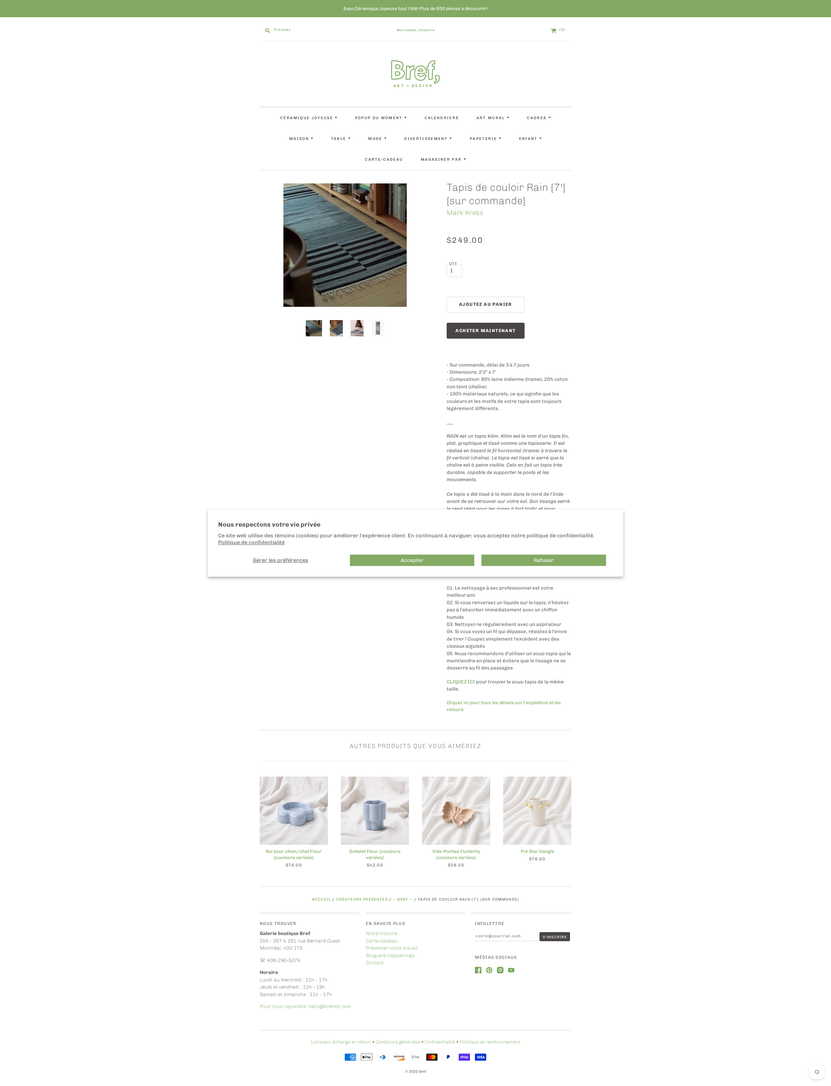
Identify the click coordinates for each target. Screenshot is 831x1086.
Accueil (321, 899)
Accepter (412, 560)
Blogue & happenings (390, 955)
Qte (453, 263)
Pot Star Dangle (537, 851)
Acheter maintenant (485, 330)
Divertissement (426, 138)
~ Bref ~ (402, 899)
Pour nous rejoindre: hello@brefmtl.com (306, 1006)
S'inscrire (427, 30)
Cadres (537, 118)
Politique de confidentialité (251, 543)
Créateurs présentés (362, 899)
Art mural (492, 118)
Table (339, 138)
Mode (376, 138)
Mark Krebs (465, 213)
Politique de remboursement (490, 1042)
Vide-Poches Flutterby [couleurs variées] (456, 854)
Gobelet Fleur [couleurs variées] (375, 854)
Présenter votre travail (392, 948)
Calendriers (442, 118)
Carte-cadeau (384, 159)
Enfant (529, 138)
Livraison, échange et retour (341, 1042)
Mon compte (406, 30)
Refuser (544, 560)
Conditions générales (398, 1042)
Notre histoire (381, 933)
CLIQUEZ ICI (461, 682)
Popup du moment (379, 118)
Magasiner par (442, 159)
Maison (300, 138)
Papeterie (484, 138)
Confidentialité (440, 1042)
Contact (375, 963)
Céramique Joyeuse (307, 118)
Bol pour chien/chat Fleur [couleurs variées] (294, 854)
